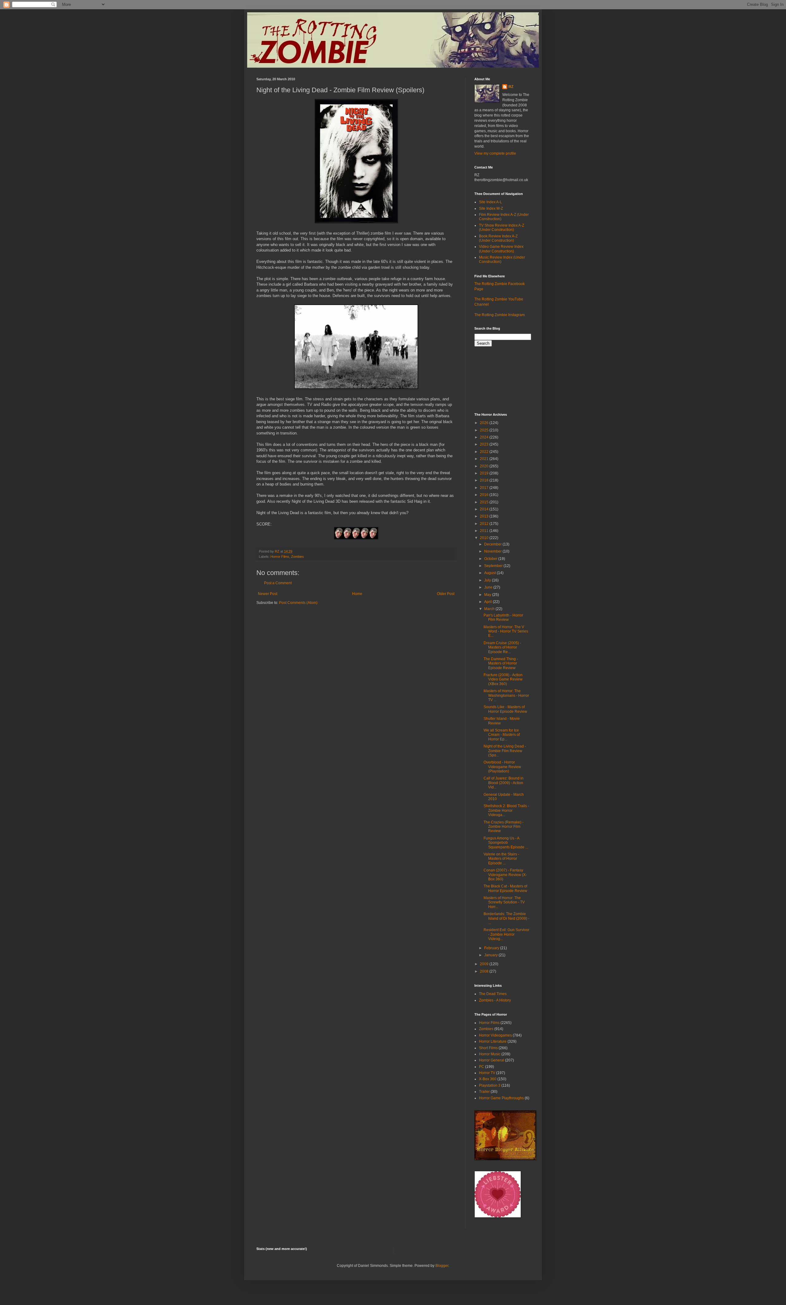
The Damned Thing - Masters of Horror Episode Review (501, 663)
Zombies (297, 556)
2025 (484, 430)
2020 (484, 466)
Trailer (484, 1091)
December (493, 544)
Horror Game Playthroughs (501, 1098)
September (494, 566)
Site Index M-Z (491, 208)
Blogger (441, 1265)
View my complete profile (495, 153)
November (493, 551)
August (490, 573)
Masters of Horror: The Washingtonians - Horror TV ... (506, 695)
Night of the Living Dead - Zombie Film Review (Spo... (505, 750)
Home (357, 594)
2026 (484, 423)
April (488, 602)
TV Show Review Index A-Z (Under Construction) (501, 227)
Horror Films (279, 556)
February (492, 948)
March (490, 609)
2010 (484, 538)
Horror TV (487, 1073)
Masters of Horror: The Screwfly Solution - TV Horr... (504, 902)
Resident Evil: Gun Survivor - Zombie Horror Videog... (506, 934)
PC (481, 1067)
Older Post (445, 594)
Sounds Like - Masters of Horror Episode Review (505, 709)
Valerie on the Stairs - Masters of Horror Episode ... (501, 858)
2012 (484, 524)
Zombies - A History (495, 1000)
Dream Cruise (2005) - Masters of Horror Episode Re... (502, 647)
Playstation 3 (489, 1085)
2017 (484, 488)
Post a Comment (278, 583)
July (488, 580)
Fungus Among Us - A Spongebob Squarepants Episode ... (506, 842)
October (491, 559)
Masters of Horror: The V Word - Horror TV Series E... (506, 631)
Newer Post (267, 594)
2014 (484, 509)
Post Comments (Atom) (298, 603)
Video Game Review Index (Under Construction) (501, 248)
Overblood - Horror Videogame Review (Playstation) (502, 766)
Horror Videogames (495, 1035)
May (488, 595)
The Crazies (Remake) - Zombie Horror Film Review (503, 826)
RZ (510, 87)
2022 (484, 452)
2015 (484, 502)
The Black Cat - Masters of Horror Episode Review (505, 888)
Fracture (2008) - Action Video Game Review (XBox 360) (503, 679)
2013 (484, 516)
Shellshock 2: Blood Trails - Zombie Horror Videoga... (506, 810)
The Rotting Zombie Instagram (499, 315)
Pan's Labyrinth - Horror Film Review (503, 617)
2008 (484, 971)
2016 (484, 495)
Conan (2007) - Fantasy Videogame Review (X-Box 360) (505, 874)
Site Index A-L (490, 202)
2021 (484, 459)
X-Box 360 (487, 1079)
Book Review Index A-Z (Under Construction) (498, 238)
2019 (484, 473)
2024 (484, 437)
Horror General (491, 1060)
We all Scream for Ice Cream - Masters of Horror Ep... (502, 734)
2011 (484, 531)
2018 (484, 480)
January (491, 955)
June (488, 587)
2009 (484, 964)
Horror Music (489, 1054)
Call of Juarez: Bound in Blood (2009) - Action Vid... (503, 782)
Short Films (488, 1048)
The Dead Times (493, 994)
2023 (484, 444)
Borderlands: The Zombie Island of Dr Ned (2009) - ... (506, 918)
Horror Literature (493, 1041)
